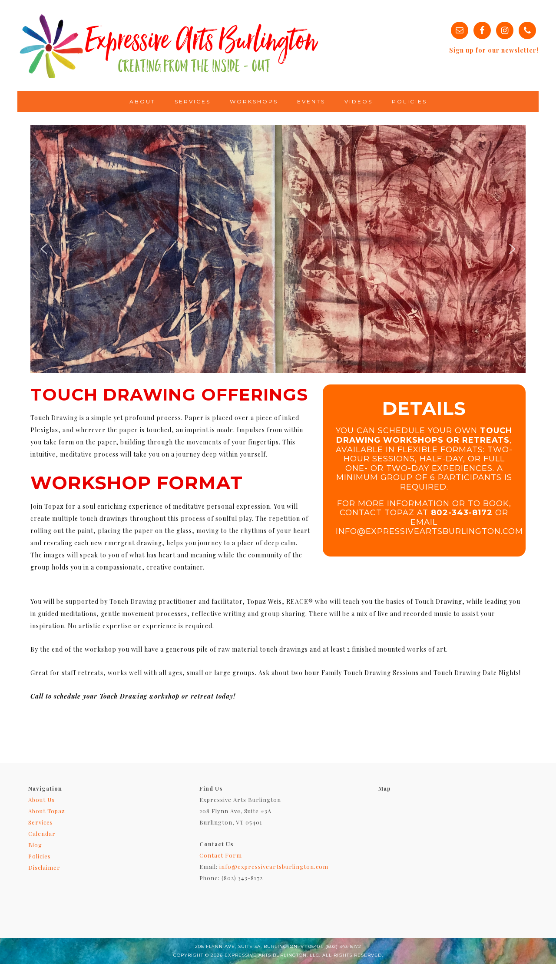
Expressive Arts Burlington (169, 45)
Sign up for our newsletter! (494, 50)
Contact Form (220, 855)
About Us (41, 799)
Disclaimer (44, 867)
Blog (35, 844)
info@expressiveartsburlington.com (273, 866)
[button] (44, 249)
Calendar (42, 833)
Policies (39, 856)
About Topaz (46, 811)
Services (40, 822)
